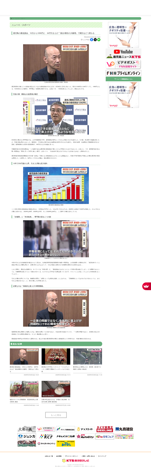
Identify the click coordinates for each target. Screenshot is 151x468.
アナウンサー (110, 11)
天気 (86, 11)
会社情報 (122, 11)
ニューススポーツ (73, 11)
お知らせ (135, 11)
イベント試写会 (98, 11)
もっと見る (56, 414)
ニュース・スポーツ (20, 18)
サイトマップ (102, 456)
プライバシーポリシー (71, 456)
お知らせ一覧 (49, 456)
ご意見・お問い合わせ (88, 456)
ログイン (139, 4)
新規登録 (133, 4)
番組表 (21, 3)
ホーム (48, 11)
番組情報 (61, 11)
